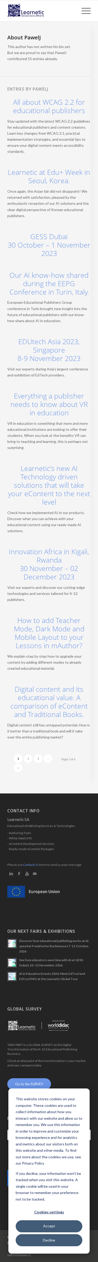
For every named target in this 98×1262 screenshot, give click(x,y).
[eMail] (35, 873)
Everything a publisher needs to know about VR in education (49, 404)
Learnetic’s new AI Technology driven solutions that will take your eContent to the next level (49, 485)
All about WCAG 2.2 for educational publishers (49, 106)
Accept (49, 1226)
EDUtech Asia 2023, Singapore (49, 350)
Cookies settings (49, 1212)
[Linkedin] (11, 873)
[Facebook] (19, 873)
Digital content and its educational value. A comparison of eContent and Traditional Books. (49, 701)
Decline (49, 1240)
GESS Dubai (49, 245)
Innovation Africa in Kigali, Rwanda (49, 564)
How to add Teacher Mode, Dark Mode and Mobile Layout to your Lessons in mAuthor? (49, 633)
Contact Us (30, 865)
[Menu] (83, 10)
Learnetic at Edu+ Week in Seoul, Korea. (49, 176)
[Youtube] (27, 873)
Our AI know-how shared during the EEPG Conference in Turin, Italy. (49, 283)
